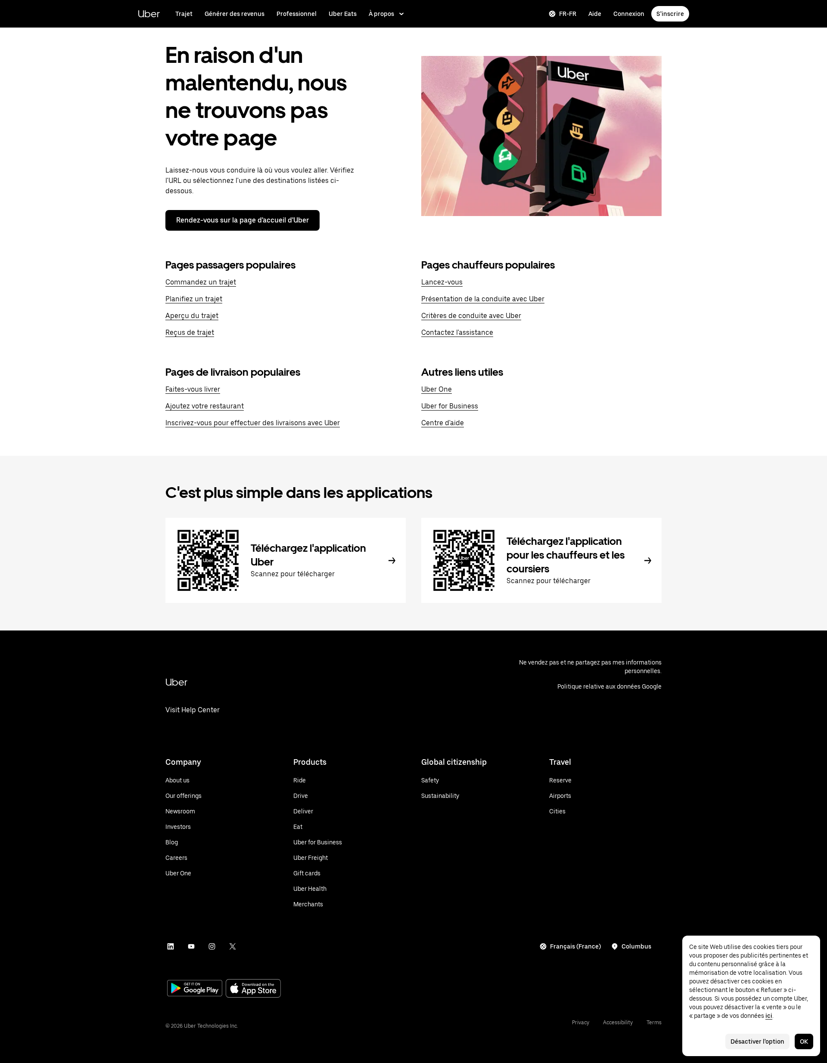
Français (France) (575, 946)
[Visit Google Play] (194, 989)
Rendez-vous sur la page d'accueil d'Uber (242, 220)
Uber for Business (449, 406)
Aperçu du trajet (191, 316)
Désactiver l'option (757, 1041)
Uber (149, 13)
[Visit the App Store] (253, 989)
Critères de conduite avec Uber (471, 316)
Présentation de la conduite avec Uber (482, 299)
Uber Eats (343, 13)
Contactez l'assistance (457, 332)
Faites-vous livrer (192, 389)
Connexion (628, 13)
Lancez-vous (442, 282)
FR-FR (567, 13)
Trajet (184, 13)
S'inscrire (670, 13)
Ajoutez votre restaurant (204, 406)
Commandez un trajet (200, 282)
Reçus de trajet (189, 332)
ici (768, 1015)
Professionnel (297, 13)
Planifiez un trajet (193, 299)
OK (804, 1041)
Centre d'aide (442, 423)
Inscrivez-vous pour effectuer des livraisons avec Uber (252, 423)
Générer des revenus (234, 13)
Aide (594, 13)
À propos (381, 13)
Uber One (436, 389)
